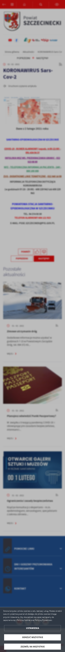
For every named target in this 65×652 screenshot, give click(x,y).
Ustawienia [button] (32, 628)
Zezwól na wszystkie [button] (33, 646)
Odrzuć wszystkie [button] (32, 637)
